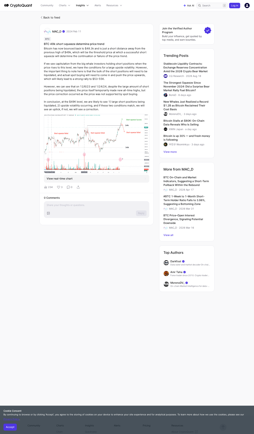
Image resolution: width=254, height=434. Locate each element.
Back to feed (51, 17)
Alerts (98, 5)
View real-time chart (60, 178)
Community (47, 5)
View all (168, 235)
